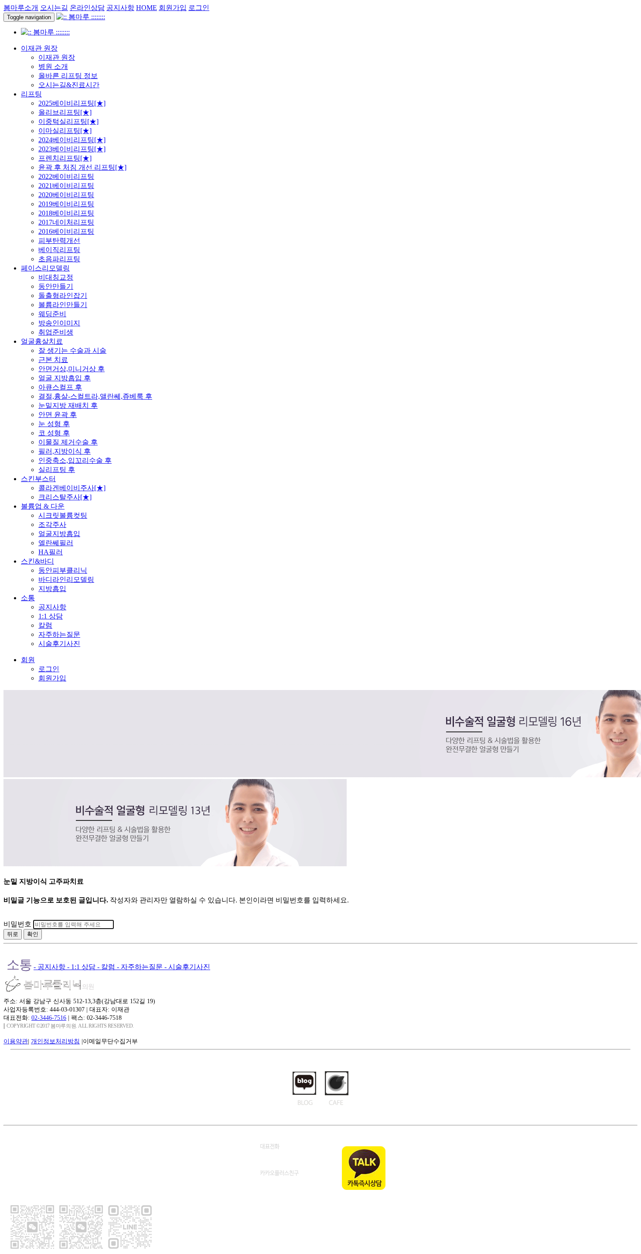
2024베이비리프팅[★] (72, 140)
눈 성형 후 (54, 423)
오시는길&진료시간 (68, 85)
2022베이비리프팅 (66, 176)
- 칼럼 (107, 966)
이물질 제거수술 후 (68, 442)
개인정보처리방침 (55, 1041)
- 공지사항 (50, 966)
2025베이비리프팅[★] (72, 103)
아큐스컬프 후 (60, 387)
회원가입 (173, 7)
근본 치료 (53, 359)
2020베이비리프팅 (66, 194)
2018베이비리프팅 (66, 213)
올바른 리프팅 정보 (68, 75)
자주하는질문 (59, 634)
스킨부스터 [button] (38, 478)
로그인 (198, 7)
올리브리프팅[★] (65, 112)
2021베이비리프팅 (66, 185)
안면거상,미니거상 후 (71, 368)
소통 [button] (28, 597)
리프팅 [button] (31, 94)
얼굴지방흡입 (59, 533)
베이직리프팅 (59, 249)
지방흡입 (52, 588)
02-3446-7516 (48, 1017)
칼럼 (45, 625)
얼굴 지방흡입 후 (64, 378)
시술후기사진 (59, 643)
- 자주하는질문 (140, 966)
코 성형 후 (54, 433)
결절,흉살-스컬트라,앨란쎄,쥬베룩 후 (95, 396)
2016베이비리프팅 (66, 231)
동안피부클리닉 (62, 570)
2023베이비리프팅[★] (72, 149)
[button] (28, 659)
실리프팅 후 (56, 469)
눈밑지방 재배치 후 (68, 405)
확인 (32, 934)
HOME (146, 7)
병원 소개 (53, 66)
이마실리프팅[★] (65, 130)
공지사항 (120, 7)
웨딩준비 (52, 314)
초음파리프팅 (59, 259)
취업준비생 (55, 332)
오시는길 (54, 7)
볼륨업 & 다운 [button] (43, 506)
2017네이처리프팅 (66, 222)
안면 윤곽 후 (57, 414)
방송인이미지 (59, 323)
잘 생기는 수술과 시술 (72, 350)
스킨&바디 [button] (37, 561)
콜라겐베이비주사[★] (72, 488)
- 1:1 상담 (82, 966)
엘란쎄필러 (55, 543)
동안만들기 (55, 286)
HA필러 (50, 552)
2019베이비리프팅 (66, 204)
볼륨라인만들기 (62, 304)
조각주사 (52, 524)
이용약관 (15, 1041)
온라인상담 (87, 7)
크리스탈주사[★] (65, 497)
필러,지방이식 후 (64, 451)
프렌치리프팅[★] (65, 158)
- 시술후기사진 (187, 966)
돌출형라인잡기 (62, 295)
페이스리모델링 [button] (45, 268)
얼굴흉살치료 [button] (42, 341)
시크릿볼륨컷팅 (62, 515)
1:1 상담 (50, 616)
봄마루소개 (20, 7)
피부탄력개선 (59, 240)
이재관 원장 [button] (39, 48)
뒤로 (12, 934)
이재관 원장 (56, 57)
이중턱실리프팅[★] (68, 121)
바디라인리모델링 (66, 579)
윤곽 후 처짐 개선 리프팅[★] (82, 167)
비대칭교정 (55, 277)
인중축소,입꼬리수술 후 (75, 460)
